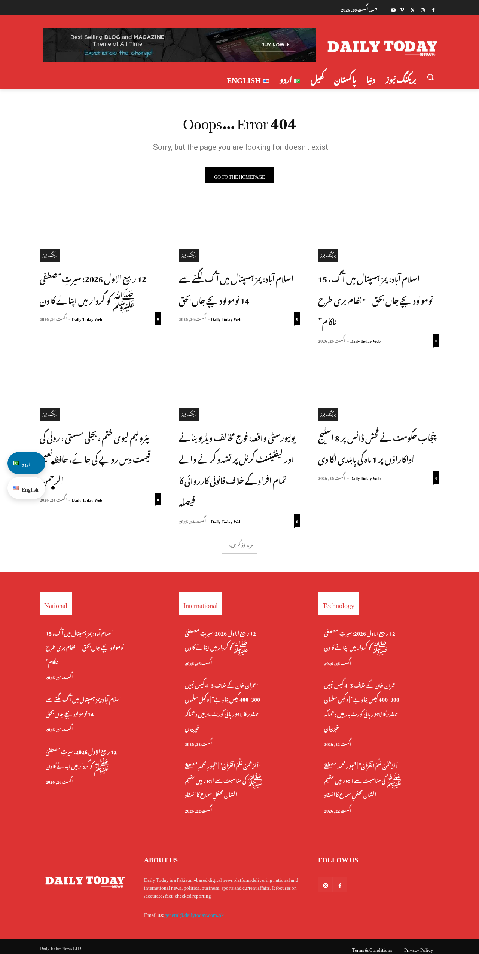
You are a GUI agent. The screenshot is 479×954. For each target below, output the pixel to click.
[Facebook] (433, 9)
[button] (430, 77)
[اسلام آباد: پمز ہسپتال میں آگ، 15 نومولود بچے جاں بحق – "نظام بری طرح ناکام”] (378, 231)
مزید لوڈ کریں (242, 544)
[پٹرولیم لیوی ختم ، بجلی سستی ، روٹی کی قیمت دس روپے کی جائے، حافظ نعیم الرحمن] (100, 390)
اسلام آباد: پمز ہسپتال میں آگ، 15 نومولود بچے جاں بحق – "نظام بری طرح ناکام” (375, 299)
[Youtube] (393, 9)
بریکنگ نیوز (328, 255)
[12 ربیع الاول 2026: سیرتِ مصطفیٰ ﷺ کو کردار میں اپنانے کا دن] (100, 231)
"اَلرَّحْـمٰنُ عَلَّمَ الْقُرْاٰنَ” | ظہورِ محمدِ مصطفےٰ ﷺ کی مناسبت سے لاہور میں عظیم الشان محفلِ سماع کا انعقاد (223, 779)
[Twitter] (412, 9)
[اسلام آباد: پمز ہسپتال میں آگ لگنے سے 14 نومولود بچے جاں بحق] (239, 231)
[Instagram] (422, 9)
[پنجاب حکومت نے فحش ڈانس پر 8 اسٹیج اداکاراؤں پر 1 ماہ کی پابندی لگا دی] (378, 390)
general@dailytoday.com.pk (194, 913)
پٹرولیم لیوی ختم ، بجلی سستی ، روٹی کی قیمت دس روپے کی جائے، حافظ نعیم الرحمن (95, 458)
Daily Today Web (365, 340)
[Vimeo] (402, 9)
